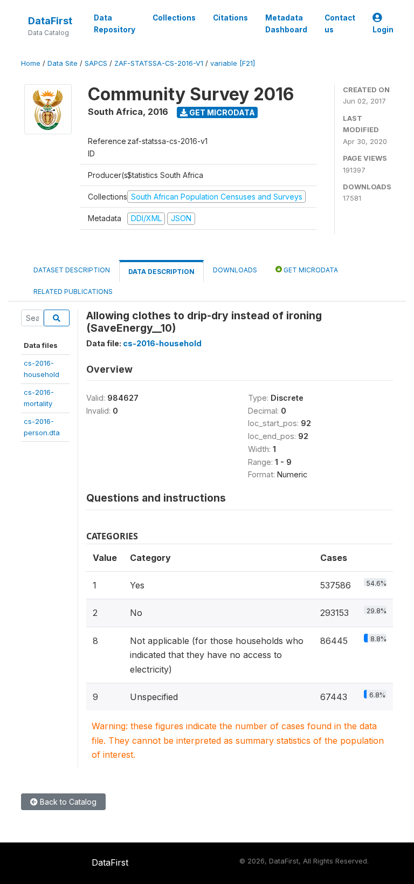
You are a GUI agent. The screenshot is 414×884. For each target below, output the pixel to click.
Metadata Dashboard (286, 23)
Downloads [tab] (235, 270)
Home (30, 63)
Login (383, 29)
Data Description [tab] (161, 272)
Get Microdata (221, 112)
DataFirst (50, 20)
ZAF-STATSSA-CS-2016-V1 (158, 63)
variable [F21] (232, 63)
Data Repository (114, 23)
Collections (174, 17)
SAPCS (96, 63)
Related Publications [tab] (73, 291)
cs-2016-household (162, 343)
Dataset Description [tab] (71, 270)
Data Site (62, 63)
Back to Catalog (67, 801)
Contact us (340, 23)
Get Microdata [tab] (310, 270)
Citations (230, 17)
